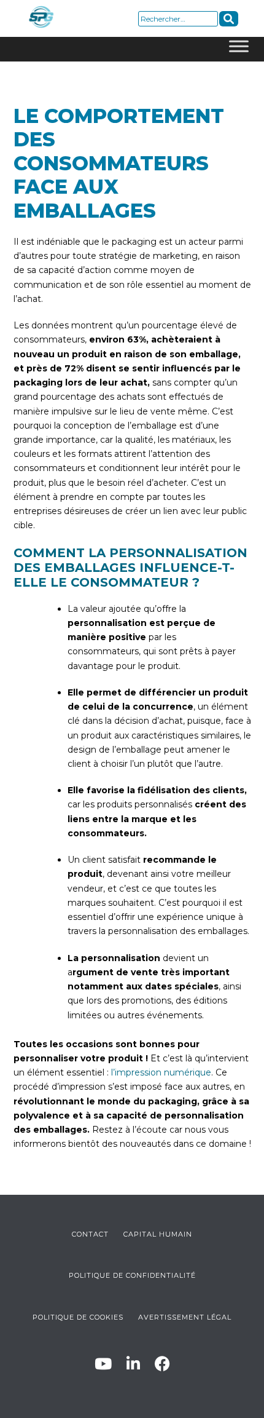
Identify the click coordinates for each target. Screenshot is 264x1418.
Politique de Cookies (78, 1317)
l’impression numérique (161, 1072)
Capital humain (157, 1234)
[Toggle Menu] (239, 49)
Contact (90, 1234)
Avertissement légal (184, 1317)
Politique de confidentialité (132, 1275)
